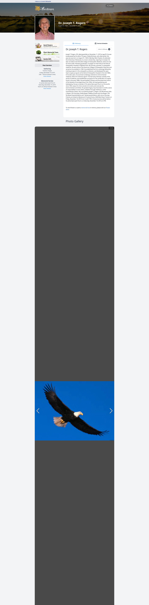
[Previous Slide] (38, 410)
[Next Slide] (111, 410)
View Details (47, 76)
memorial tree (85, 107)
